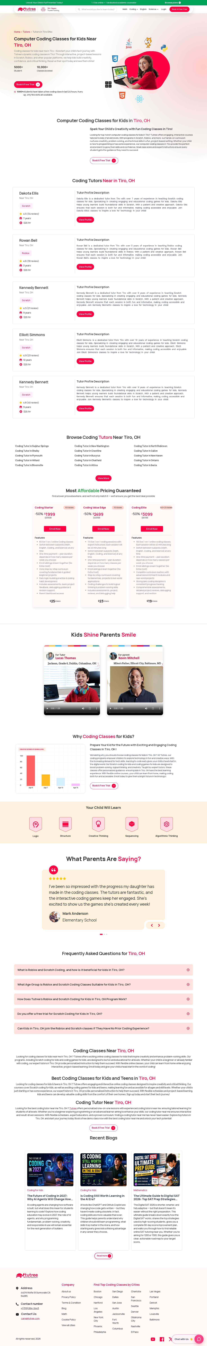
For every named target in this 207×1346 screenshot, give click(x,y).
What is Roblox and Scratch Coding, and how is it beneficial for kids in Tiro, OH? (70, 970)
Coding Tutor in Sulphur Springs (32, 446)
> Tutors (25, 31)
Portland (154, 1297)
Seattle (135, 1306)
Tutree (73, 1108)
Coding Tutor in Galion (146, 450)
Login (163, 9)
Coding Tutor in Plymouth (28, 455)
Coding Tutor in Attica (86, 465)
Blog (64, 1308)
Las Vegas (155, 1291)
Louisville (154, 1313)
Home (17, 31)
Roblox (25, 253)
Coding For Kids (35, 1190)
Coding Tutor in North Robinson (150, 446)
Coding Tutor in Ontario (146, 460)
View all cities (68, 1325)
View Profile (85, 219)
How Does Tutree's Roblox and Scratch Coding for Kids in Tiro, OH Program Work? (72, 999)
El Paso (135, 1331)
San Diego (117, 1291)
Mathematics (140, 1190)
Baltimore (155, 1319)
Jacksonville (118, 1313)
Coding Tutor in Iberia (145, 465)
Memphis (154, 1308)
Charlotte (136, 1291)
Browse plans (171, 2)
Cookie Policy (69, 1319)
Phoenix (98, 1326)
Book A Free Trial (179, 9)
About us (66, 1291)
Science (152, 9)
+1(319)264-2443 (30, 1308)
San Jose (117, 1302)
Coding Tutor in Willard (27, 460)
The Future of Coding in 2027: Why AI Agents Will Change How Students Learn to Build (49, 1197)
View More (103, 478)
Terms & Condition (71, 1302)
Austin (115, 1308)
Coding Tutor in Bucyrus (87, 455)
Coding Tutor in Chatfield (87, 460)
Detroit (153, 1302)
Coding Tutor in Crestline (87, 450)
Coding (132, 9)
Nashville (135, 1326)
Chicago (98, 1297)
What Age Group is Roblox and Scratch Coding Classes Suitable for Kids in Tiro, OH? (74, 984)
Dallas (115, 1297)
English (143, 9)
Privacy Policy (69, 1297)
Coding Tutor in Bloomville (29, 465)
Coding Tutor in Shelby (27, 450)
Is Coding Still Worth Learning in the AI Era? (102, 1197)
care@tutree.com (30, 1318)
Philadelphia (100, 1331)
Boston (97, 1291)
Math (125, 9)
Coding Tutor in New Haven (148, 455)
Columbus (117, 1328)
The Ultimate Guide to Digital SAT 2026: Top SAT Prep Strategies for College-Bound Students (157, 1197)
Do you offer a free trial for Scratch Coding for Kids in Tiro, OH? (59, 1014)
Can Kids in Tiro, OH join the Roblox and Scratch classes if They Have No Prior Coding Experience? (83, 1028)
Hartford (98, 1302)
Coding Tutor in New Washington (91, 446)
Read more (102, 1255)
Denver (135, 1311)
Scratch (26, 205)
